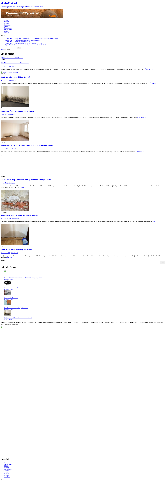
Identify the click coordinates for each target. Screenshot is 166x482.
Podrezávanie (7, 28)
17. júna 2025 (4, 66)
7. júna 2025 (4, 114)
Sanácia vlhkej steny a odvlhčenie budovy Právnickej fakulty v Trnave (26, 180)
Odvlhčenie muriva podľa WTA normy (15, 63)
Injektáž (6, 26)
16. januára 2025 (5, 183)
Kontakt (6, 32)
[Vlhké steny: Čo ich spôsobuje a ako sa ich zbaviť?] (7, 315)
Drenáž (6, 463)
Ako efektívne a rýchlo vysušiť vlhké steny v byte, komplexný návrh (23, 277)
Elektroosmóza (8, 29)
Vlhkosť (6, 473)
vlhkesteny (11, 66)
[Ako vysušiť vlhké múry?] (7, 295)
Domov (6, 20)
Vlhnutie (6, 23)
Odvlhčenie (7, 25)
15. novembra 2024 (6, 218)
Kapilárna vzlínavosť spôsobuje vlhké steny (16, 249)
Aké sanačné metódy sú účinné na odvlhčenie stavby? (20, 215)
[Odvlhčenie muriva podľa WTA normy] (7, 285)
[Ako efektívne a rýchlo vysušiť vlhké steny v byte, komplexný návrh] (7, 275)
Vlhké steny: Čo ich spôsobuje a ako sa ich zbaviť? (19, 111)
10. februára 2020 (5, 253)
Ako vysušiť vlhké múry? (11, 298)
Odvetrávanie (7, 469)
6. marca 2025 (4, 149)
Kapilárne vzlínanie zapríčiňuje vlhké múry (16, 77)
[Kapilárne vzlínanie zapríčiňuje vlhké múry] (7, 305)
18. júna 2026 (8, 279)
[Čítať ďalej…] (149, 69)
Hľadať (3, 260)
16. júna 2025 (4, 80)
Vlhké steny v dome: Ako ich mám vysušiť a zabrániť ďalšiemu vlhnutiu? (27, 145)
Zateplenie (7, 477)
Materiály (6, 21)
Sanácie (6, 31)
